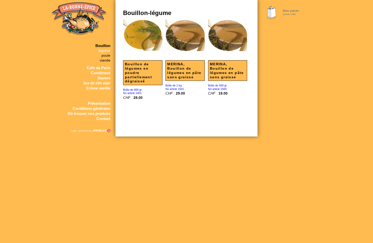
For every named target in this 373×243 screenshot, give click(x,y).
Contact (103, 118)
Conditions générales (91, 108)
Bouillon (102, 45)
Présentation (99, 103)
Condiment (100, 73)
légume (104, 51)
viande (105, 60)
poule (105, 55)
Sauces (103, 78)
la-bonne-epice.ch (78, 21)
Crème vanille (98, 88)
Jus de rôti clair (96, 83)
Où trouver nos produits (88, 113)
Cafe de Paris (98, 68)
